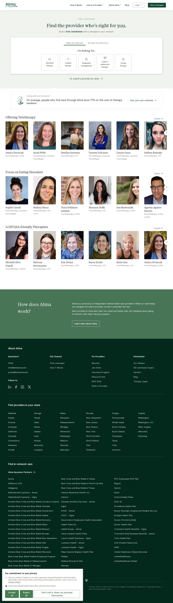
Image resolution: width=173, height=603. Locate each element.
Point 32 (118, 501)
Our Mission (139, 363)
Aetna (11, 479)
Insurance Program (100, 372)
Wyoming (142, 436)
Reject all (26, 594)
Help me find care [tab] (74, 43)
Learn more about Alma (85, 323)
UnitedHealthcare (122, 556)
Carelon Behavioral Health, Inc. (75, 492)
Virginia (141, 413)
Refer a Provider (99, 386)
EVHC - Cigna (67, 515)
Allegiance (13, 488)
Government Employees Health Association (81, 520)
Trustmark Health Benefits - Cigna (130, 529)
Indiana (37, 431)
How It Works (56, 367)
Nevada (89, 413)
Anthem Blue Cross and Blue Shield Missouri (29, 529)
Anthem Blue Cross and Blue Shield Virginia (28, 547)
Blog (135, 377)
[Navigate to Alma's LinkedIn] (9, 387)
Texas (114, 440)
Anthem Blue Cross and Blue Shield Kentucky (29, 520)
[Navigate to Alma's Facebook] (16, 387)
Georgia (37, 413)
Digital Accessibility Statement (133, 587)
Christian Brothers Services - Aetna (78, 501)
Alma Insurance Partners (20, 472)
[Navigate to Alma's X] (29, 387)
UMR (116, 547)
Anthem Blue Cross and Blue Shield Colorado (29, 506)
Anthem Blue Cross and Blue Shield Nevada (28, 533)
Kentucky (38, 445)
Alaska (11, 418)
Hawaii (37, 418)
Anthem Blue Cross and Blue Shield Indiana (28, 515)
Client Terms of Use (111, 587)
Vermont (116, 449)
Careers (137, 372)
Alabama (12, 413)
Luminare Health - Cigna (72, 547)
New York (90, 431)
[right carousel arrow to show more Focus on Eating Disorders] (166, 187)
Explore (157, 118)
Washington (143, 418)
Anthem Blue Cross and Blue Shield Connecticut (30, 510)
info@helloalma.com (17, 367)
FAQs (10, 363)
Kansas (37, 440)
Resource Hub (98, 377)
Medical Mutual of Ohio (72, 561)
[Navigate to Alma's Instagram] (22, 387)
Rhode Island (118, 422)
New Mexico (92, 427)
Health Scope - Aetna (71, 529)
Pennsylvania (118, 418)
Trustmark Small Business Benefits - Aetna (134, 533)
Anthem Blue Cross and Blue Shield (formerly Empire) (33, 501)
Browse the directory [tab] (98, 43)
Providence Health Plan (125, 506)
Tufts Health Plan (122, 538)
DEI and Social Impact (143, 367)
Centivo (64, 497)
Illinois (37, 427)
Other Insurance (16, 573)
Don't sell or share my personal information (57, 594)
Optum (117, 488)
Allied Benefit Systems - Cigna (22, 497)
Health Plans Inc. (69, 524)
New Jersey (92, 422)
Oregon (115, 413)
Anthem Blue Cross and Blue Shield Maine (27, 524)
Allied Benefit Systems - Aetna (22, 492)
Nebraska (64, 449)
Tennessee (117, 436)
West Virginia (144, 427)
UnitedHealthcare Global (125, 561)
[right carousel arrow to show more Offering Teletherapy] (166, 132)
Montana (64, 445)
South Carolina (119, 427)
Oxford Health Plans (123, 497)
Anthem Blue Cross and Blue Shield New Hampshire (32, 538)
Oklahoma (90, 449)
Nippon (117, 483)
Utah (114, 445)
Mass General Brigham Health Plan (77, 552)
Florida (11, 449)
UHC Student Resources (125, 542)
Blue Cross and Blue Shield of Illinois (78, 479)
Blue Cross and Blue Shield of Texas (78, 488)
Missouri (64, 440)
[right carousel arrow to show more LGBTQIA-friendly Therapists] (166, 242)
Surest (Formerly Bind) (125, 520)
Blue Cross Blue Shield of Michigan (24, 565)
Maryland (64, 418)
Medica (64, 556)
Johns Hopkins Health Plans (74, 533)
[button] (49, 62)
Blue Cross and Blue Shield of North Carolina (82, 483)
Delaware (12, 445)
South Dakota (118, 431)
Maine (63, 413)
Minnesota (65, 431)
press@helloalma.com (18, 372)
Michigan (64, 427)
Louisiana (38, 449)
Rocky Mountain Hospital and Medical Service (135, 510)
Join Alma (96, 367)
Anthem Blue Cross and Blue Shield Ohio (27, 542)
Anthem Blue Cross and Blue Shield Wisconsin (29, 552)
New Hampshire (93, 418)
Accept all (12, 594)
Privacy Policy (95, 587)
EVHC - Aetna (68, 510)
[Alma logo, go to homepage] (11, 5)
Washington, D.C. (146, 422)
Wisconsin (142, 431)
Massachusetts (67, 422)
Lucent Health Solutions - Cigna (76, 538)
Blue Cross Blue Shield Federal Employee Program (31, 556)
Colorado (12, 436)
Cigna (63, 506)
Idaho (36, 422)
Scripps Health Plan (123, 515)
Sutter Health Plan (122, 524)
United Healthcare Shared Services (130, 552)
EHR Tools (96, 381)
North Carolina (93, 436)
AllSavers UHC (15, 483)
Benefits (96, 363)
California (12, 431)
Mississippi (65, 436)
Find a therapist (57, 363)
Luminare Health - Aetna (72, 542)
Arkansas (12, 427)
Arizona (11, 422)
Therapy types (140, 381)
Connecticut (14, 440)
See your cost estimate (141, 100)
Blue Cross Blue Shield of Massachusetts (27, 561)
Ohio (88, 445)
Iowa (36, 436)
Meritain (65, 565)
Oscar (117, 492)
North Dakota (92, 440)
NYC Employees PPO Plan (126, 479)
